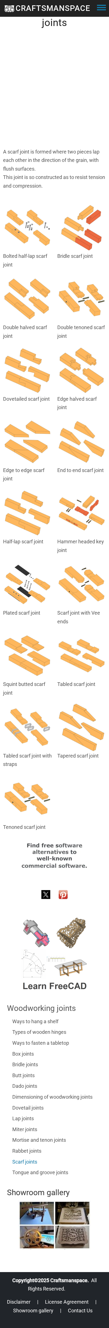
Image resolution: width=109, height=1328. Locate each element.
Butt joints (23, 1075)
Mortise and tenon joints (39, 1140)
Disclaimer (18, 1302)
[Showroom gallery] (54, 1224)
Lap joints (23, 1118)
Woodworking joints (41, 1008)
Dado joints (24, 1086)
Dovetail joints (28, 1108)
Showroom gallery (33, 1310)
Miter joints (24, 1129)
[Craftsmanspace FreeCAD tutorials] (54, 954)
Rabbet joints (26, 1151)
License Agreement (67, 1302)
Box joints (23, 1054)
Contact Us (80, 1310)
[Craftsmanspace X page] (45, 894)
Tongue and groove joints (40, 1172)
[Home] (9, 8)
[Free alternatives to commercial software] (54, 855)
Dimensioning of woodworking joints (52, 1097)
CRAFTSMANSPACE (53, 8)
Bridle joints (25, 1064)
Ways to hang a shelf (35, 1021)
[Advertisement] (54, 93)
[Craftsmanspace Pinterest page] (63, 894)
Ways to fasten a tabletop (40, 1043)
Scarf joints (24, 1162)
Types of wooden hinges (39, 1032)
